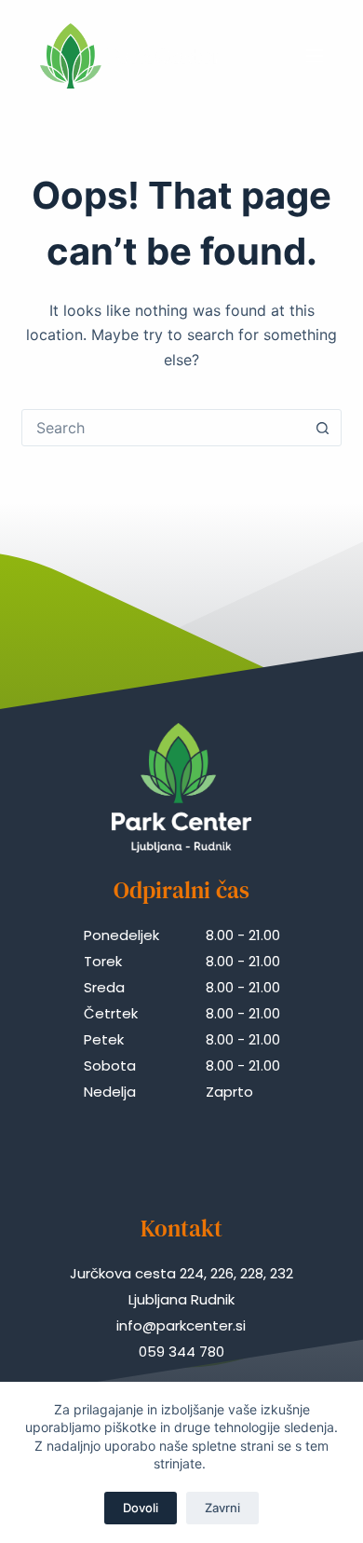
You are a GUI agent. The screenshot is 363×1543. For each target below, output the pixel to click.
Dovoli (140, 1507)
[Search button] (323, 427)
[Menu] (314, 56)
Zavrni (222, 1507)
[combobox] (163, 427)
